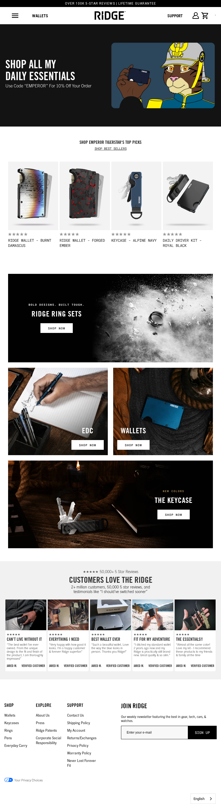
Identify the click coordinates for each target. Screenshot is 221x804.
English (199, 799)
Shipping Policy (78, 722)
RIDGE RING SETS (57, 315)
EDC (88, 431)
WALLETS (133, 431)
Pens (8, 737)
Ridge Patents (46, 730)
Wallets (40, 15)
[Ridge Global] (110, 15)
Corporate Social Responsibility (48, 740)
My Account (76, 730)
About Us (43, 715)
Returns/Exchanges (81, 737)
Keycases (11, 722)
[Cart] (205, 16)
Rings (8, 730)
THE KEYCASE (173, 501)
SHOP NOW (56, 328)
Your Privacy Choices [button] (28, 780)
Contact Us (75, 715)
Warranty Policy (79, 753)
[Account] (195, 15)
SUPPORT (175, 15)
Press (40, 722)
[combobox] (203, 798)
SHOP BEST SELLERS (111, 148)
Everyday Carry (15, 745)
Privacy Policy (77, 745)
